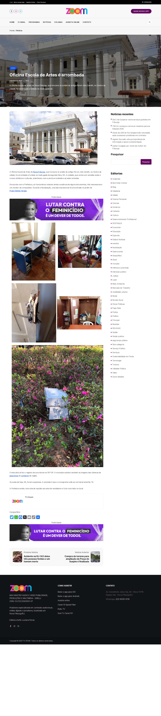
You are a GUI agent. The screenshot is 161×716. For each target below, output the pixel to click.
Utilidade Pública (119, 369)
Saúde (115, 332)
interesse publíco (119, 272)
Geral (114, 260)
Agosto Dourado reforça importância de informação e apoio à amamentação (128, 140)
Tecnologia (116, 360)
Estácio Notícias (118, 239)
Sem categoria (118, 344)
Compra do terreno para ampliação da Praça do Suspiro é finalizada (77, 559)
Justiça (115, 276)
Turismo (115, 364)
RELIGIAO (116, 328)
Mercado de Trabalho (121, 288)
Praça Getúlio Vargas (18, 191)
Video (114, 373)
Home (12, 22)
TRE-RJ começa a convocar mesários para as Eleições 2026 (131, 127)
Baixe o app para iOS (67, 592)
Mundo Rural (117, 300)
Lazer (114, 280)
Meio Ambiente (118, 284)
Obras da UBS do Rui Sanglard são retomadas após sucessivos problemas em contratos (131, 134)
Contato (87, 22)
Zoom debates (118, 377)
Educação (116, 231)
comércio (25, 476)
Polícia (115, 312)
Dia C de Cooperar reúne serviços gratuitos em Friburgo (131, 120)
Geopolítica (116, 255)
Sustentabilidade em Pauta (123, 356)
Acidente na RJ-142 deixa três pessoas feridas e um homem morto (37, 559)
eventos (115, 243)
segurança (14, 476)
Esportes (115, 235)
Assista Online (30, 2)
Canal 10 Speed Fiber (67, 605)
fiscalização (117, 247)
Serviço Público (118, 348)
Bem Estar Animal (119, 183)
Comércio (116, 207)
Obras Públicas (118, 304)
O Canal (21, 22)
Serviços (115, 352)
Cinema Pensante (119, 199)
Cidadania (116, 191)
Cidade (13, 68)
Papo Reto (116, 308)
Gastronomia (117, 251)
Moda (114, 296)
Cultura (115, 215)
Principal (115, 320)
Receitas (115, 324)
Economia (116, 227)
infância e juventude (120, 268)
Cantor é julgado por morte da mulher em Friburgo (129, 147)
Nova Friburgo (39, 172)
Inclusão (115, 264)
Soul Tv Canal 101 (65, 613)
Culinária (115, 211)
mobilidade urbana (119, 292)
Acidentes (116, 179)
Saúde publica (118, 336)
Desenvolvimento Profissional (124, 219)
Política (115, 316)
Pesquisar (117, 154)
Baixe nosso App (19, 2)
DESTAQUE (117, 223)
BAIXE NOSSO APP (141, 11)
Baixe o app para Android (68, 596)
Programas (34, 22)
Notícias (47, 22)
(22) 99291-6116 (123, 599)
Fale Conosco (41, 2)
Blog (114, 187)
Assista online (64, 600)
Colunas (58, 22)
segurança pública (119, 340)
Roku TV (61, 609)
